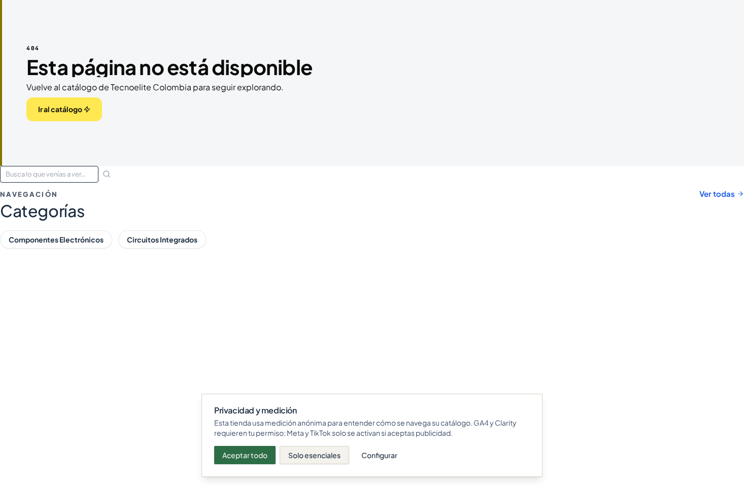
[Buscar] (106, 174)
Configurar (379, 455)
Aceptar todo (244, 455)
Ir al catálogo (60, 109)
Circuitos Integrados (162, 239)
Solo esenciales (314, 455)
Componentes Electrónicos (56, 239)
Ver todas (717, 193)
